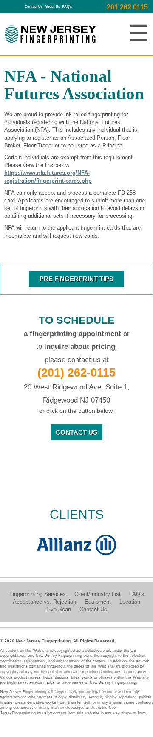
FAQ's (136, 594)
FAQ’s (67, 7)
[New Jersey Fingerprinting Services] (50, 35)
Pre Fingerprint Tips (76, 278)
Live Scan (59, 609)
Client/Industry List (97, 594)
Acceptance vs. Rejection (44, 602)
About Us (52, 7)
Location (129, 602)
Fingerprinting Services (37, 594)
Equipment (98, 602)
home (18, 4)
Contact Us (33, 7)
